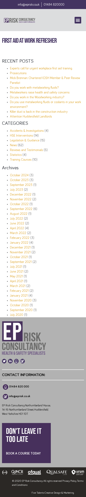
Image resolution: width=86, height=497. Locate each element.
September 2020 (21, 310)
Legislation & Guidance (24, 140)
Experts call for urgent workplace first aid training (41, 68)
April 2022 (17, 228)
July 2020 (16, 314)
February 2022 (19, 237)
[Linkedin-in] (10, 361)
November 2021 (20, 252)
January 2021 (19, 295)
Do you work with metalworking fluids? (34, 87)
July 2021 (16, 266)
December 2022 (20, 194)
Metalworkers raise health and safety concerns (40, 92)
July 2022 (16, 218)
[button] (78, 20)
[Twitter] (4, 361)
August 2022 (18, 213)
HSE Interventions (21, 135)
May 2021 (16, 276)
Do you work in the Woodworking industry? (37, 97)
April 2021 (16, 281)
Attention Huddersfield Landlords (31, 116)
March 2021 (17, 286)
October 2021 (19, 257)
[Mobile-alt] (16, 361)
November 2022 (20, 199)
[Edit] (22, 361)
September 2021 (21, 262)
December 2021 (20, 247)
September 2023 (21, 185)
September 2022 (21, 209)
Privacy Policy (69, 481)
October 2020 (19, 305)
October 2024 (19, 175)
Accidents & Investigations (27, 130)
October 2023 (19, 180)
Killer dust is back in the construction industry (39, 111)
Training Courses (21, 159)
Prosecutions (18, 73)
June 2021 (16, 271)
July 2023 (16, 189)
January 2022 (19, 242)
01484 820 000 (19, 386)
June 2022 (17, 223)
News (13, 145)
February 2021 (19, 290)
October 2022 (19, 204)
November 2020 (21, 300)
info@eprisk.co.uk (28, 4)
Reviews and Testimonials (26, 150)
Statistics (16, 154)
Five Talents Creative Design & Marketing (53, 493)
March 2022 (18, 233)
